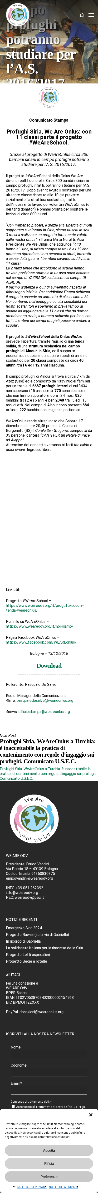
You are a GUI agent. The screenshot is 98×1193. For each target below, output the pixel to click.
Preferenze (49, 1177)
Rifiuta (49, 1164)
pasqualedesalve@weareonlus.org (45, 700)
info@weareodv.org (22, 892)
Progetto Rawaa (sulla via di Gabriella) (37, 934)
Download (49, 665)
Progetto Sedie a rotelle (26, 961)
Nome (16, 1047)
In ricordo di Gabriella (23, 941)
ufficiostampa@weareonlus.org (44, 711)
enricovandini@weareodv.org (29, 878)
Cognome (19, 1065)
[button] (90, 1114)
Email (16, 1083)
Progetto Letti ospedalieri (28, 954)
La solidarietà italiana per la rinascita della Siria (44, 948)
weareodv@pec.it (29, 897)
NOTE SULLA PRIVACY (32, 1187)
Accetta (49, 1150)
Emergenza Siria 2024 (24, 928)
